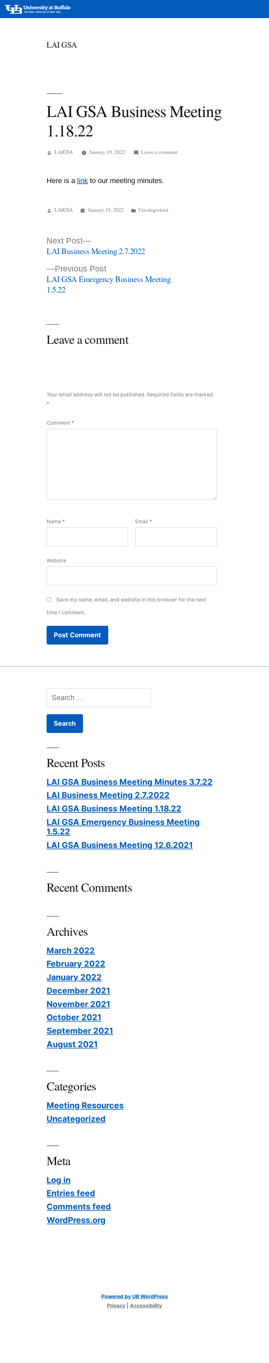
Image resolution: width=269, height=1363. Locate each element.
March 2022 (71, 950)
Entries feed (71, 1193)
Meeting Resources (85, 1105)
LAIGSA (63, 151)
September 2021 (80, 1031)
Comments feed (79, 1206)
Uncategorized (153, 209)
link (82, 180)
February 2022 (76, 964)
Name (56, 521)
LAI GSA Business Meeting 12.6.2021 (120, 845)
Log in (59, 1180)
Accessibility (146, 1306)
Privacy (116, 1306)
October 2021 (74, 1017)
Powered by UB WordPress (134, 1296)
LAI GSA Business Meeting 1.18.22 (114, 808)
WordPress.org (76, 1220)
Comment (60, 423)
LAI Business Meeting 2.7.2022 (108, 795)
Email (143, 521)
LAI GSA (62, 44)
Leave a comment (159, 151)
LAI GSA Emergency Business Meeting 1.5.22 (123, 827)
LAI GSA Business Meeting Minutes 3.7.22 (130, 782)
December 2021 (78, 991)
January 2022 (74, 977)
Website (56, 560)
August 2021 (72, 1044)
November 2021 (78, 1004)
